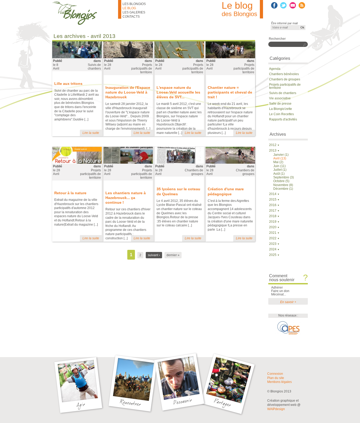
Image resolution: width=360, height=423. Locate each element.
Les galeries (134, 12)
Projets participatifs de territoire (141, 68)
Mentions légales (279, 382)
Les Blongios (134, 4)
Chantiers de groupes (194, 172)
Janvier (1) (281, 155)
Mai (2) (278, 162)
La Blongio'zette (280, 109)
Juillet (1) (279, 170)
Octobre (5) (281, 181)
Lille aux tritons (68, 83)
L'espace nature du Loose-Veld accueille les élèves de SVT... (178, 92)
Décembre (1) (283, 189)
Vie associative (280, 98)
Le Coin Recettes (281, 114)
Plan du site (275, 378)
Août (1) (279, 174)
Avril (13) (279, 158)
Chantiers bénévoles (284, 74)
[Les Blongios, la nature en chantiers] (85, 13)
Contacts (131, 16)
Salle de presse (280, 103)
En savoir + (288, 302)
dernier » (173, 255)
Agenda (274, 69)
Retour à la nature (70, 193)
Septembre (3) (283, 177)
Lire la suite (90, 133)
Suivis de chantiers (94, 66)
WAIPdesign (276, 409)
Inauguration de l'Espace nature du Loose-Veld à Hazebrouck (127, 92)
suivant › (154, 255)
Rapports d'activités (283, 119)
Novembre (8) (283, 185)
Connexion (275, 374)
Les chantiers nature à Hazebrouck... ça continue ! (125, 198)
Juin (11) (279, 166)
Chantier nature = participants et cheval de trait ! (230, 92)
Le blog (129, 8)
